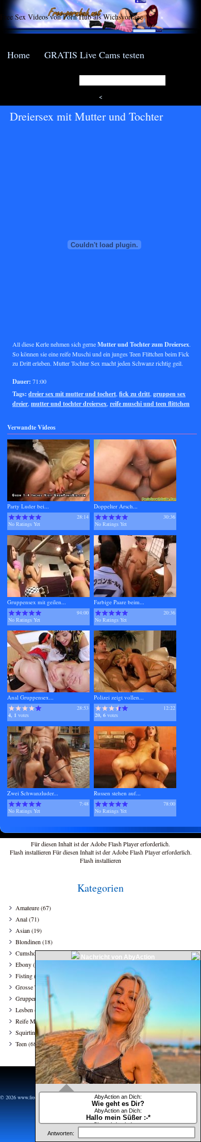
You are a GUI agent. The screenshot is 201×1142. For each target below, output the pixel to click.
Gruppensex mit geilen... (36, 602)
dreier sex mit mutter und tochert (72, 393)
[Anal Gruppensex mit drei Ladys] (48, 690)
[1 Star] (11, 517)
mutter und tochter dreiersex (69, 403)
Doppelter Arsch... (116, 506)
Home (18, 54)
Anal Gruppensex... (30, 697)
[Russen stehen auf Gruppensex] (135, 785)
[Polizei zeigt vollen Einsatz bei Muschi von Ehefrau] (135, 690)
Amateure (27, 908)
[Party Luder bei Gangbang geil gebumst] (48, 499)
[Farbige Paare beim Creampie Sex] (135, 594)
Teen (21, 1043)
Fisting (23, 975)
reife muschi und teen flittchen (150, 403)
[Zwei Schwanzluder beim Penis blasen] (48, 785)
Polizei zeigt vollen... (119, 697)
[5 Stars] (38, 517)
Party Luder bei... (28, 506)
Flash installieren (30, 852)
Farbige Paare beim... (119, 602)
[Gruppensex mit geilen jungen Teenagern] (48, 594)
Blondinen (28, 942)
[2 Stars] (18, 517)
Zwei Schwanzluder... (32, 793)
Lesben (24, 1009)
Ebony (23, 964)
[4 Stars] (31, 517)
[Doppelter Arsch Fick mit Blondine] (135, 499)
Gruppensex (30, 998)
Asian (22, 930)
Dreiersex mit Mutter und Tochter (86, 116)
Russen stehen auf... (117, 793)
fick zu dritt (134, 393)
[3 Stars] (25, 517)
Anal (21, 919)
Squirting (26, 1032)
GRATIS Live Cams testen (94, 54)
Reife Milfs (29, 1021)
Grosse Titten (31, 987)
